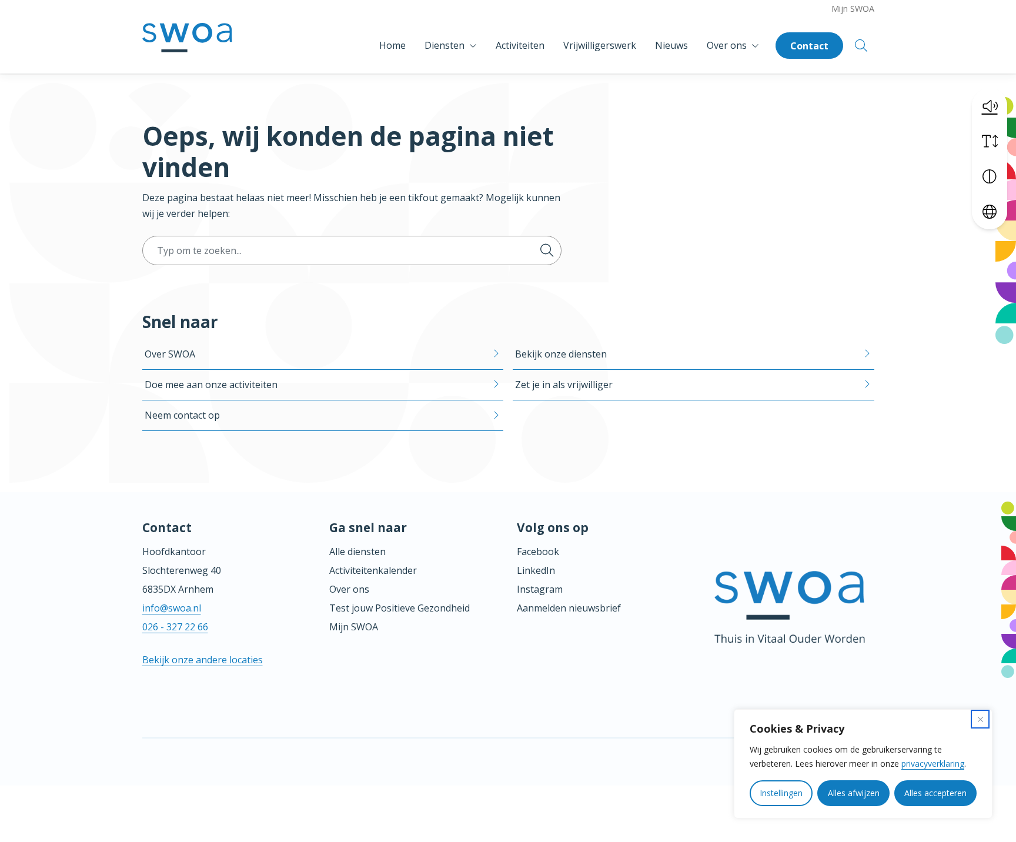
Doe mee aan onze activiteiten (211, 384)
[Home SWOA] (187, 46)
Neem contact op (182, 415)
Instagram (540, 589)
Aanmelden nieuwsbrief (569, 608)
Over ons (727, 45)
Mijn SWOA (852, 8)
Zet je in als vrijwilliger (564, 384)
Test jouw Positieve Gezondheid (399, 608)
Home (392, 45)
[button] (989, 105)
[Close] (980, 719)
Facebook (538, 551)
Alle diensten (357, 551)
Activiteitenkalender (373, 570)
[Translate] (989, 211)
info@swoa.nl (171, 608)
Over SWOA (170, 354)
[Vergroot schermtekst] (989, 141)
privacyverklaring (932, 763)
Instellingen (781, 792)
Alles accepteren (935, 792)
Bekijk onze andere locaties (202, 659)
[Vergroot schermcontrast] (989, 176)
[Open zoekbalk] (861, 45)
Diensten (444, 45)
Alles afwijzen (854, 792)
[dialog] (863, 763)
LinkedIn (536, 570)
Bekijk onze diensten (561, 354)
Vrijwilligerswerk (599, 45)
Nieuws (671, 45)
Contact (809, 45)
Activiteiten (520, 45)
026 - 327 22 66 (175, 626)
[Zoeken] (547, 250)
